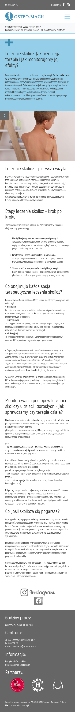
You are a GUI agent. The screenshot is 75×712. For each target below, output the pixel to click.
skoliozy (25, 75)
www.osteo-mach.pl (20, 705)
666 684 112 (13, 4)
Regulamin (56, 4)
